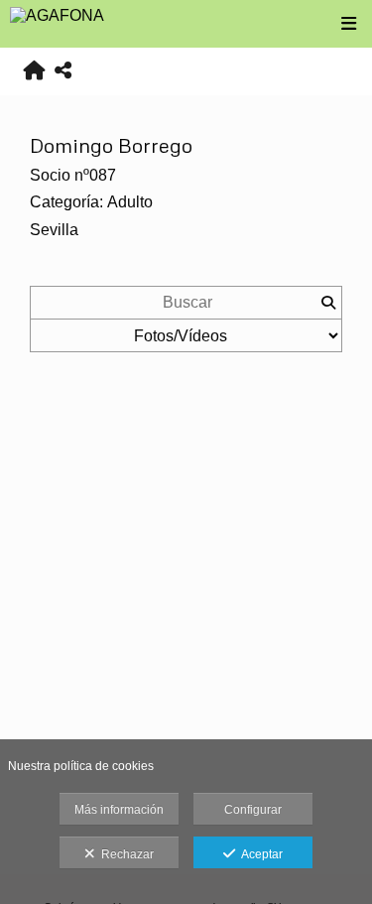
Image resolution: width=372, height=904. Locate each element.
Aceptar (259, 854)
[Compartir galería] (63, 71)
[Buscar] (327, 303)
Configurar (253, 810)
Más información (119, 810)
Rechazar (124, 854)
